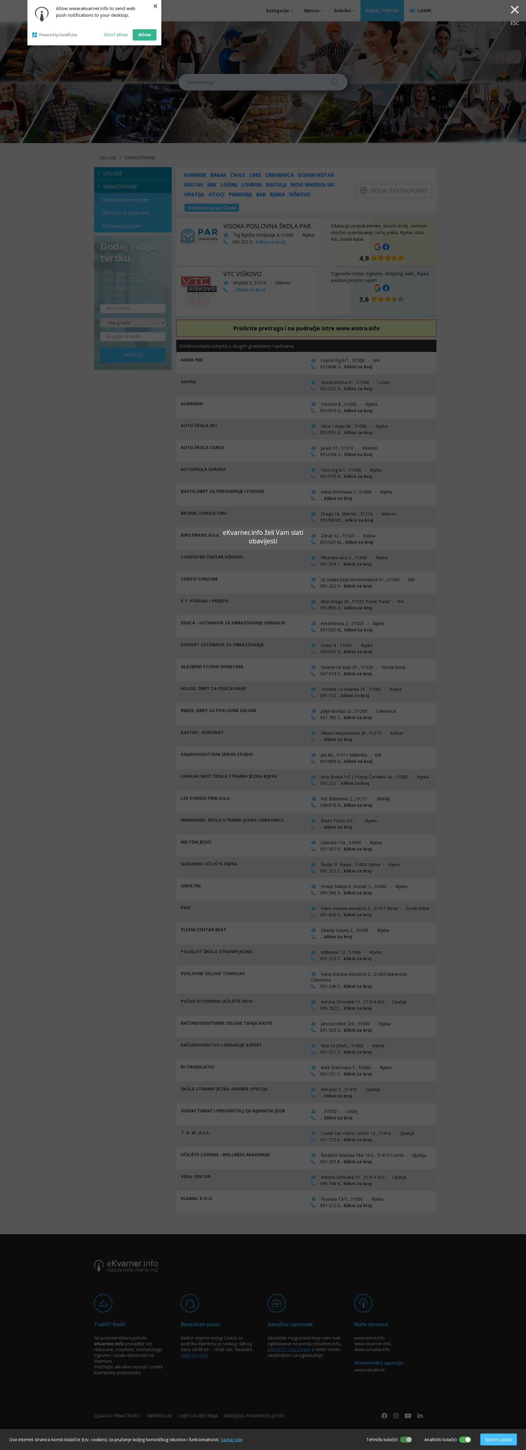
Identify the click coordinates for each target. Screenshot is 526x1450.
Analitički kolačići (440, 1439)
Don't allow (116, 34)
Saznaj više (232, 1439)
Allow (144, 34)
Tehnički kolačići (382, 1439)
